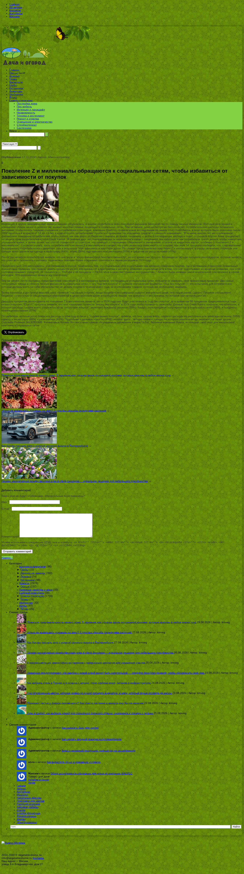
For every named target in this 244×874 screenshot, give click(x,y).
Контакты (15, 10)
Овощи (13, 73)
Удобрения (16, 94)
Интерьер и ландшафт (31, 109)
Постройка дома (27, 103)
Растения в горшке (28, 803)
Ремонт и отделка (28, 118)
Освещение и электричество (34, 121)
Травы (13, 79)
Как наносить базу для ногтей (80, 727)
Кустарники (16, 88)
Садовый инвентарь (31, 592)
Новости (24, 583)
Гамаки (21, 785)
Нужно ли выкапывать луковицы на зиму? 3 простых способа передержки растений (54, 410)
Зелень (21, 788)
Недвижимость (26, 112)
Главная (14, 4)
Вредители (16, 82)
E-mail (6, 508)
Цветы (23, 605)
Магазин (14, 16)
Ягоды (13, 97)
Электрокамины (27, 822)
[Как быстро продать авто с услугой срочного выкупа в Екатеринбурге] (29, 442)
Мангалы (22, 794)
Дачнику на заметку (33, 573)
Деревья (14, 76)
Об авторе (15, 7)
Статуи (21, 809)
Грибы (13, 85)
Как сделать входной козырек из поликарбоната (91, 739)
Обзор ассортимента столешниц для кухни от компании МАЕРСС (91, 773)
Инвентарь (15, 91)
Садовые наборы (27, 806)
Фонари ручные (26, 816)
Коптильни (23, 791)
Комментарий (10, 536)
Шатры (21, 819)
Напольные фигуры (29, 797)
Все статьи (15, 13)
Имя (5, 502)
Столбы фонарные (28, 813)
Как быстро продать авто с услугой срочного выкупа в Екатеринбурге (45, 445)
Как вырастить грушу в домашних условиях (73, 761)
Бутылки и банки (38, 779)
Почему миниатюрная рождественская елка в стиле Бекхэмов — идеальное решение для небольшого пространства (75, 481)
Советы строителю (21, 100)
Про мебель (24, 106)
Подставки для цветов (30, 800)
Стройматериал (27, 124)
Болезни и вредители (32, 566)
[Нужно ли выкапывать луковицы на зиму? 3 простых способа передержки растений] (29, 407)
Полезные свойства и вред (35, 589)
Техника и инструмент (30, 115)
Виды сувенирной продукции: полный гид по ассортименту (98, 750)
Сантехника (24, 127)
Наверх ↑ (7, 557)
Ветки (31, 782)
